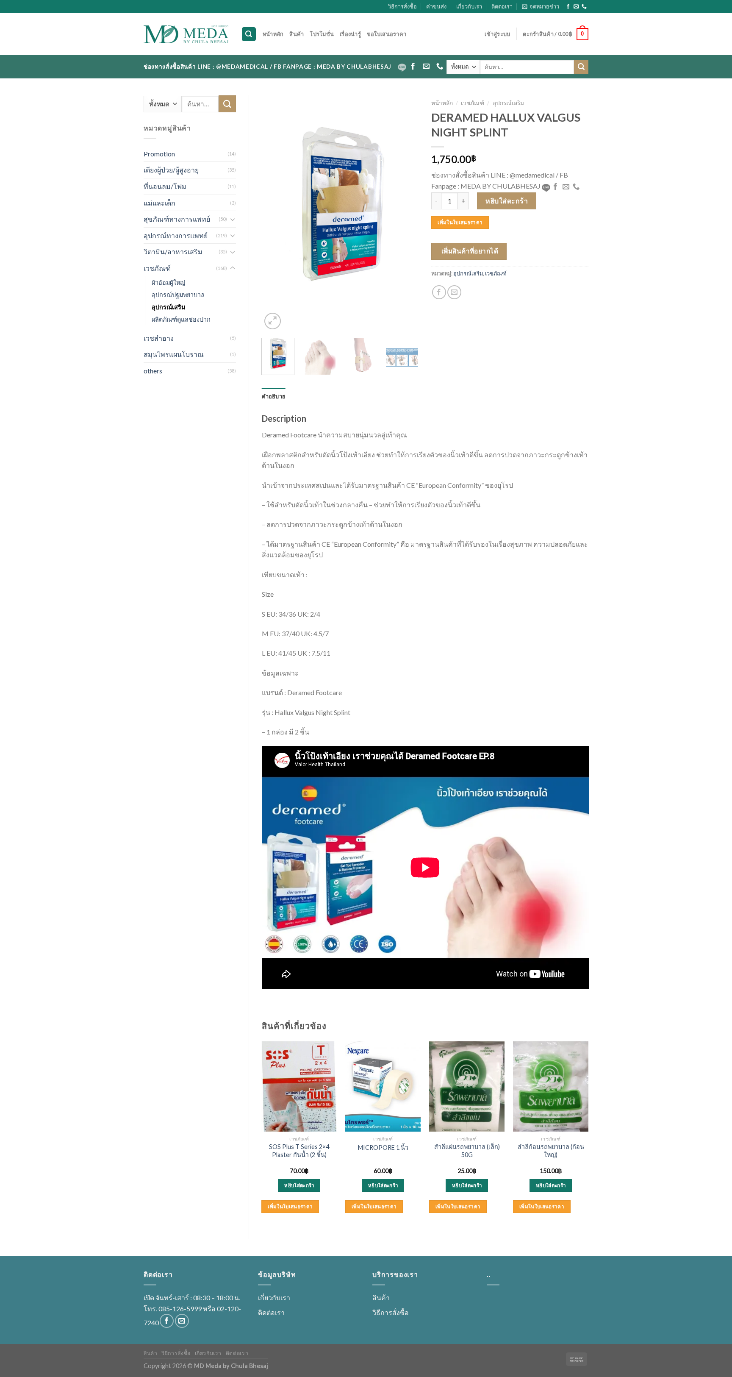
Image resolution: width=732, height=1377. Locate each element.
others (153, 371)
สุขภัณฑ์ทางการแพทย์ (177, 219)
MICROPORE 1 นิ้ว (383, 1147)
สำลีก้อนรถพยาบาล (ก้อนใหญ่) (551, 1150)
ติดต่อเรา (502, 6)
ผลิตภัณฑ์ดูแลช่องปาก (181, 319)
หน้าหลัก (273, 34)
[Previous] (275, 213)
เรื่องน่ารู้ (350, 34)
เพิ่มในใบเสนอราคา (460, 222)
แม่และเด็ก (159, 203)
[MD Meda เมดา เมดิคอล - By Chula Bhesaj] (186, 34)
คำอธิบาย (274, 396)
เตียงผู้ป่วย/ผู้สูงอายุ (171, 170)
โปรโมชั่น (322, 34)
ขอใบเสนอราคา (386, 34)
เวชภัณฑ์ (157, 268)
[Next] (405, 213)
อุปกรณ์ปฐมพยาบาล (178, 294)
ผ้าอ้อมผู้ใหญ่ (168, 282)
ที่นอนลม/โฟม (165, 186)
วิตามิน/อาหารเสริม (173, 252)
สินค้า (296, 34)
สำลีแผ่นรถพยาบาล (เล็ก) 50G (467, 1150)
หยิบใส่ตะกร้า (506, 201)
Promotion (159, 154)
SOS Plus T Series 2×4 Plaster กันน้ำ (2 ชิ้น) (299, 1150)
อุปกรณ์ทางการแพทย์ (176, 235)
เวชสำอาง (159, 338)
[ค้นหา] (249, 34)
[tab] (274, 396)
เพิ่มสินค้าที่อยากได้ (470, 251)
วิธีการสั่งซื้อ (402, 6)
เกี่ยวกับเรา (469, 6)
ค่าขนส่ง (436, 6)
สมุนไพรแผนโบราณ (174, 354)
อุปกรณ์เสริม (168, 307)
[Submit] (581, 67)
